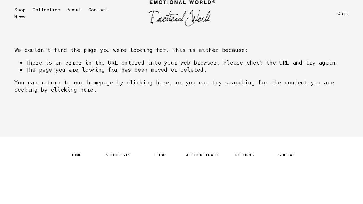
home (76, 155)
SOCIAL (286, 155)
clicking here (147, 82)
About (74, 10)
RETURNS (244, 155)
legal (160, 155)
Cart (343, 13)
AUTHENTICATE (202, 155)
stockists (118, 155)
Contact (98, 10)
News (20, 17)
